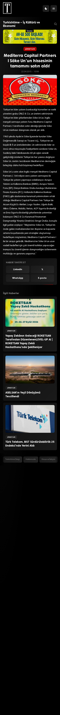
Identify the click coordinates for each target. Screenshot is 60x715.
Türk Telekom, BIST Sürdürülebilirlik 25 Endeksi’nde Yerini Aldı (29, 443)
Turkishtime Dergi (12, 459)
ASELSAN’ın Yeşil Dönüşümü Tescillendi (22, 394)
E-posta (42, 278)
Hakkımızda (31, 459)
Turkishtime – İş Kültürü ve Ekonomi (21, 24)
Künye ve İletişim (48, 459)
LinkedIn (17, 269)
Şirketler (30, 49)
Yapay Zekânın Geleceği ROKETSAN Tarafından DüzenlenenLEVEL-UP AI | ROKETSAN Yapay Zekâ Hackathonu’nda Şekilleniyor (29, 341)
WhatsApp (17, 278)
